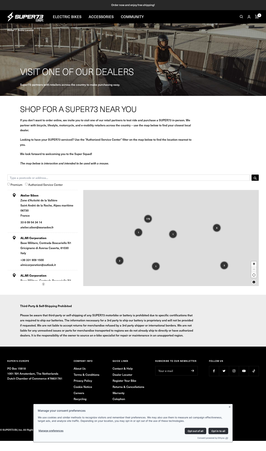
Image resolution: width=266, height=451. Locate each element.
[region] (171, 238)
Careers (79, 393)
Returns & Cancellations (128, 386)
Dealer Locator (122, 374)
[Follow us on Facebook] (214, 371)
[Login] (249, 16)
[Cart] (257, 16)
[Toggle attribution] (254, 282)
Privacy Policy (83, 380)
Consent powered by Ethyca (210, 438)
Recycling (80, 399)
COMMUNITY (132, 16)
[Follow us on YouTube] (244, 371)
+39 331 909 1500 (32, 260)
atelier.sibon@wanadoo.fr (37, 227)
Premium (16, 184)
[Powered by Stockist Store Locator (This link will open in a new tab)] (43, 284)
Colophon (119, 399)
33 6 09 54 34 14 (31, 222)
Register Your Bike (124, 380)
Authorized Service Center (45, 184)
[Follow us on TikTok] (254, 371)
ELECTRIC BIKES (67, 16)
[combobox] (128, 178)
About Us (80, 368)
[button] (148, 218)
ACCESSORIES (101, 16)
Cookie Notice (83, 386)
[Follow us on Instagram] (234, 371)
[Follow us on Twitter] (224, 371)
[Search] (241, 16)
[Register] (192, 370)
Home (10, 30)
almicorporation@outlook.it (38, 264)
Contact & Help (123, 368)
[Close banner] (230, 406)
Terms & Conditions (86, 374)
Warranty (118, 393)
